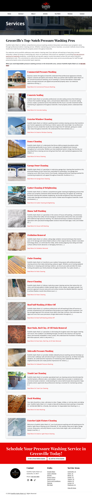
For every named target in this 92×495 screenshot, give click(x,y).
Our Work (57, 14)
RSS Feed (50, 485)
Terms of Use (51, 479)
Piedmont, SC (72, 485)
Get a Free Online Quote (37, 459)
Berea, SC (70, 475)
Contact (82, 14)
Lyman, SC (71, 483)
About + (33, 14)
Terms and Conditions (54, 481)
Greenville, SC (72, 472)
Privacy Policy (51, 477)
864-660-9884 (35, 477)
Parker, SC (71, 477)
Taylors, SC (71, 479)
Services (12, 29)
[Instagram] (28, 480)
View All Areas (72, 488)
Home (9, 14)
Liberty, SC (71, 481)
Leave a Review (51, 473)
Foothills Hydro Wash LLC (18, 493)
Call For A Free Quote (57, 459)
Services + (21, 14)
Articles (45, 14)
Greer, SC (70, 473)
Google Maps (51, 472)
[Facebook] (32, 480)
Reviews (70, 14)
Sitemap (49, 483)
